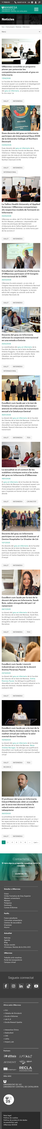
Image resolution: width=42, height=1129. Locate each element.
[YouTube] (36, 986)
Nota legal (7, 1115)
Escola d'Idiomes (11, 1016)
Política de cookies (11, 1118)
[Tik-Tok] (29, 986)
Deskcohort (9, 1033)
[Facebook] (6, 986)
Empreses (8, 925)
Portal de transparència (13, 960)
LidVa (7, 1039)
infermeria (17, 101)
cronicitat (31, 501)
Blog (6, 942)
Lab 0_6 (8, 1019)
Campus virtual (10, 962)
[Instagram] (13, 986)
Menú (4, 32)
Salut (6, 101)
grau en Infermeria (12, 91)
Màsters (7, 900)
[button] (30, 2)
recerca (7, 767)
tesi (28, 437)
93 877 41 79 (21, 2)
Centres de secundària (12, 923)
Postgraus (8, 903)
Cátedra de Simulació (13, 1013)
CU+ (6, 1010)
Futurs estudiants (10, 918)
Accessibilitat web (11, 1122)
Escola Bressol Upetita (13, 1022)
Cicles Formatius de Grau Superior (17, 896)
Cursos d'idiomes (10, 907)
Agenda (7, 940)
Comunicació (10, 27)
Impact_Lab (9, 1042)
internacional (10, 172)
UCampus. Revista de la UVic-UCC (17, 947)
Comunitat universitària (13, 920)
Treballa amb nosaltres (13, 958)
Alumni (6, 927)
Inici (3, 27)
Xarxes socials (9, 945)
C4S (6, 1036)
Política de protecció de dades (15, 1120)
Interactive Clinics (12, 1030)
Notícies (18, 27)
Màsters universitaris (12, 898)
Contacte (21, 873)
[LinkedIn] (21, 986)
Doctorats (8, 905)
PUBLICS (6, 2)
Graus (6, 894)
